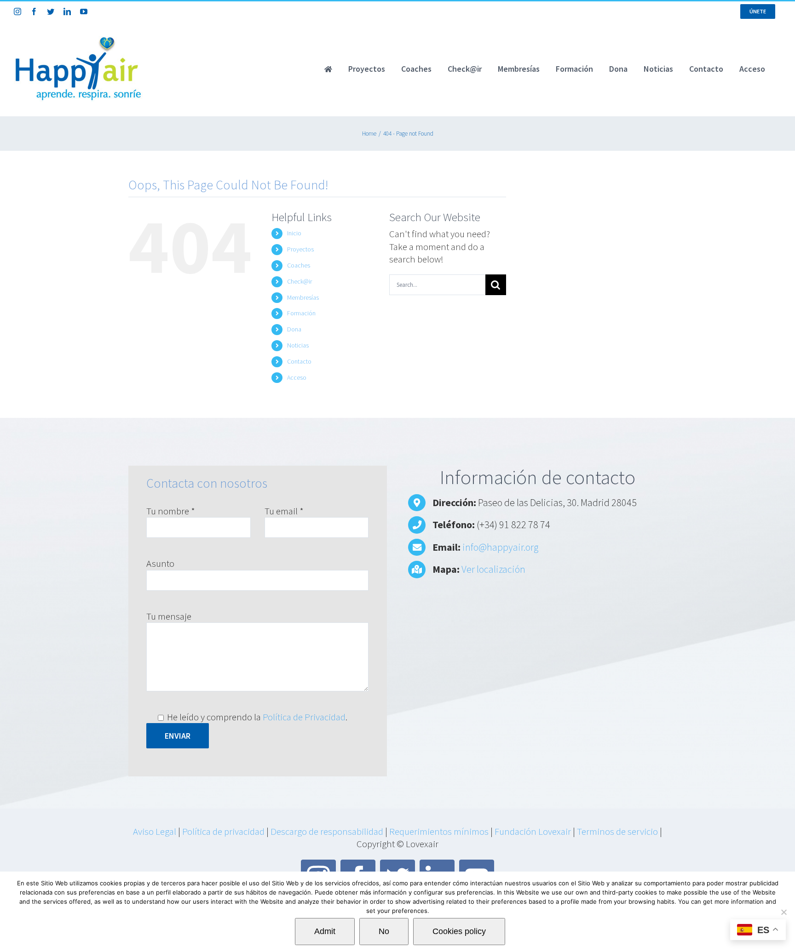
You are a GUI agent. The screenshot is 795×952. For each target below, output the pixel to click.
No (384, 931)
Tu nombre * (170, 511)
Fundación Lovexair (533, 831)
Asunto (160, 563)
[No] (783, 912)
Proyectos (300, 249)
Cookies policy (459, 931)
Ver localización (493, 569)
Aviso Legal (154, 831)
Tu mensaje (168, 616)
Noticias (298, 345)
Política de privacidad (223, 831)
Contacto (299, 361)
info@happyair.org (500, 547)
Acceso (296, 377)
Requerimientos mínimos (439, 831)
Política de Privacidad (304, 717)
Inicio (294, 233)
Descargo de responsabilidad (327, 831)
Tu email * (284, 511)
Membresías (303, 297)
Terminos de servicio (617, 831)
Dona (294, 329)
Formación (301, 313)
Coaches (298, 265)
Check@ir (299, 281)
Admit (324, 931)
